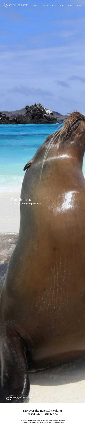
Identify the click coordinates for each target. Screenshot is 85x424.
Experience (44, 5)
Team (61, 5)
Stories (69, 5)
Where (54, 5)
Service (34, 5)
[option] (42, 201)
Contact (78, 5)
